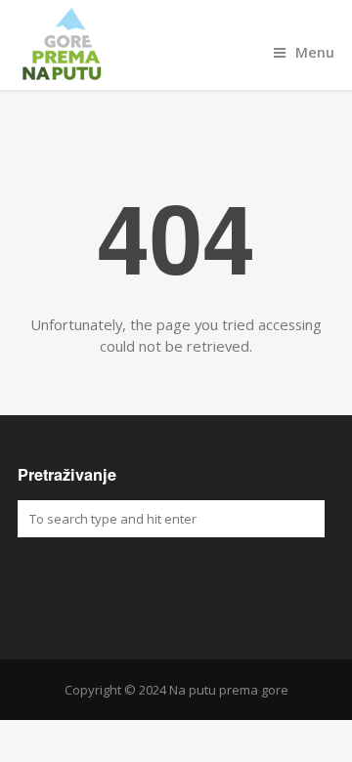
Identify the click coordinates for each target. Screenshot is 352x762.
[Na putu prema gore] (176, 45)
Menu (314, 52)
